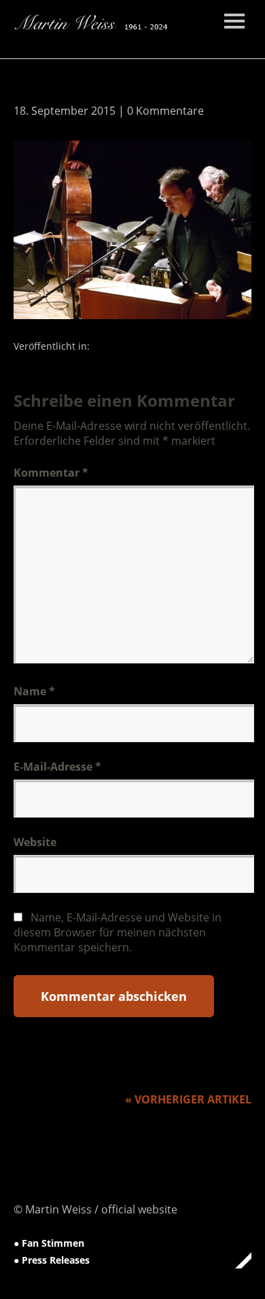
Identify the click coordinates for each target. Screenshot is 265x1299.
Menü (234, 21)
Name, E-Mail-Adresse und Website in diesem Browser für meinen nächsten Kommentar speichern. (118, 932)
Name (34, 691)
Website (35, 842)
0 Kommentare (165, 110)
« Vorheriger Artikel (188, 1099)
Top (237, 1260)
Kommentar (51, 472)
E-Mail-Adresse (57, 766)
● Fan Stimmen (49, 1243)
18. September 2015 (65, 110)
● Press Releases (52, 1260)
